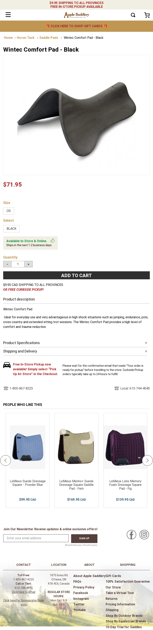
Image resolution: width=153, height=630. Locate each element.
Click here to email (23, 592)
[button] (8, 211)
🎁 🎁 (76, 26)
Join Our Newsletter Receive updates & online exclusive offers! (50, 529)
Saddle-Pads (48, 38)
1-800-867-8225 (21, 388)
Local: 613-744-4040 (135, 388)
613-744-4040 (24, 587)
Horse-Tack (25, 38)
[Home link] (8, 38)
